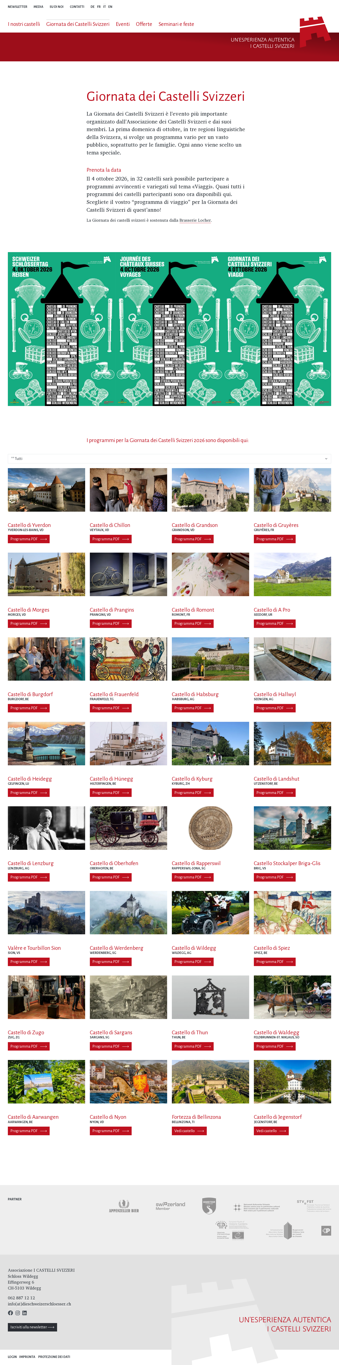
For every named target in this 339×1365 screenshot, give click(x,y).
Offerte (144, 24)
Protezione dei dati (54, 1357)
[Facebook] (10, 1313)
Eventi (123, 24)
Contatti (77, 7)
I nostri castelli (24, 24)
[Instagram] (17, 1313)
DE (93, 7)
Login (12, 1357)
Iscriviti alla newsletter (29, 1327)
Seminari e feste (176, 24)
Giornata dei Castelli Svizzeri (77, 24)
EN (110, 7)
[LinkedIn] (24, 1313)
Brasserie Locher (195, 220)
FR (99, 7)
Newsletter (17, 7)
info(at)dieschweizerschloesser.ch (39, 1304)
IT (104, 7)
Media (38, 7)
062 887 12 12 (21, 1297)
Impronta (27, 1357)
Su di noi (57, 7)
